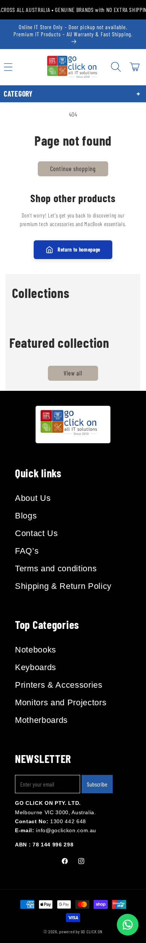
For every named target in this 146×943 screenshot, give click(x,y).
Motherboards (41, 720)
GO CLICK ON (92, 931)
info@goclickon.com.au (66, 830)
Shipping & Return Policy (63, 586)
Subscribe (97, 784)
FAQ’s (27, 551)
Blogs (26, 515)
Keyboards (35, 667)
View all (73, 373)
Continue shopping (73, 168)
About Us (33, 498)
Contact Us (36, 533)
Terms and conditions (56, 568)
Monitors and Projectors (60, 702)
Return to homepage (79, 249)
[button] (115, 67)
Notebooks (35, 649)
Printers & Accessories (59, 685)
